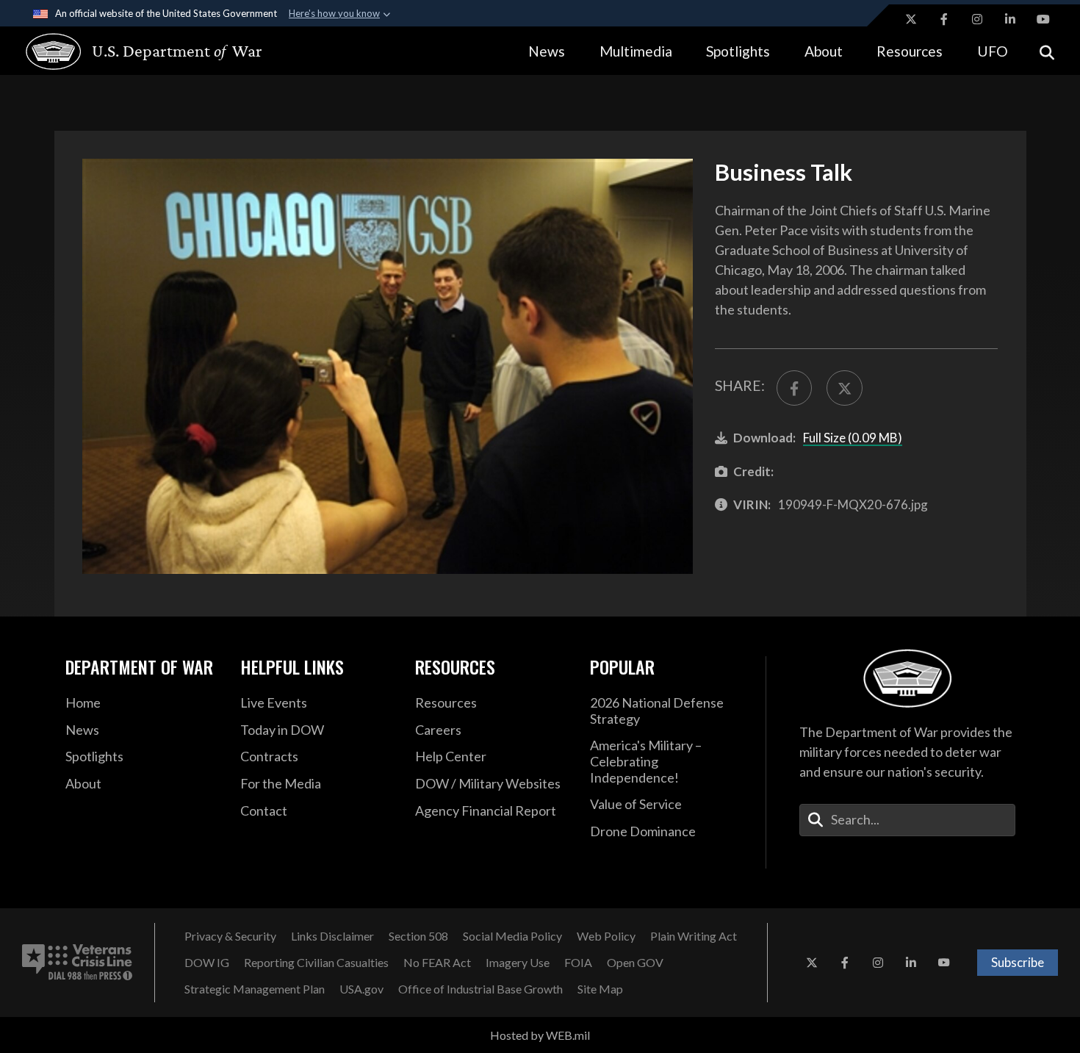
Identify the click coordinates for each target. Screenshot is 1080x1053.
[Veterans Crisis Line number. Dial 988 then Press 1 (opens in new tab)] (77, 962)
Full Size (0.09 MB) (852, 437)
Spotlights (738, 51)
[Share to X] (844, 388)
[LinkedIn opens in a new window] (1010, 19)
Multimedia (636, 51)
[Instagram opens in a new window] (977, 19)
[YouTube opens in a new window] (1043, 19)
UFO (992, 51)
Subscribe (1017, 962)
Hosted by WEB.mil (540, 1035)
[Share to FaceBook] (794, 388)
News (546, 51)
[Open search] (1047, 51)
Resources (909, 51)
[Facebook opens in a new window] (944, 19)
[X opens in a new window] (911, 19)
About (823, 51)
